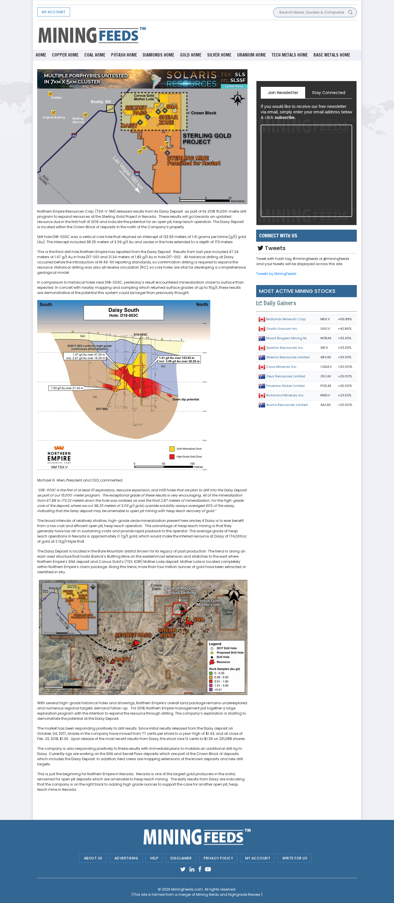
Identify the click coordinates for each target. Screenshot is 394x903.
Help (154, 858)
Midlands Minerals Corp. (286, 319)
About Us (93, 858)
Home (41, 55)
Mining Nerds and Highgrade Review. (228, 894)
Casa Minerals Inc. (281, 366)
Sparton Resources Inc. (284, 347)
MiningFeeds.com (187, 889)
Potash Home (124, 55)
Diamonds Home (158, 55)
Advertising (126, 858)
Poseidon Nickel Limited (285, 385)
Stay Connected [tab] (328, 92)
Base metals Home (332, 55)
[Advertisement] (252, 35)
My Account (53, 12)
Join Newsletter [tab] (283, 92)
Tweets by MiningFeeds (276, 273)
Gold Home (190, 55)
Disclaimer (181, 858)
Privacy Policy (218, 858)
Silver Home (219, 55)
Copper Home (65, 55)
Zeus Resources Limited (285, 376)
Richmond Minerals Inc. (285, 395)
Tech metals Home (290, 55)
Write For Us (294, 858)
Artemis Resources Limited (287, 357)
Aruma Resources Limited (287, 404)
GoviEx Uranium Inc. (282, 328)
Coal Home (94, 55)
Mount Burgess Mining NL (286, 338)
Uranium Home (251, 55)
